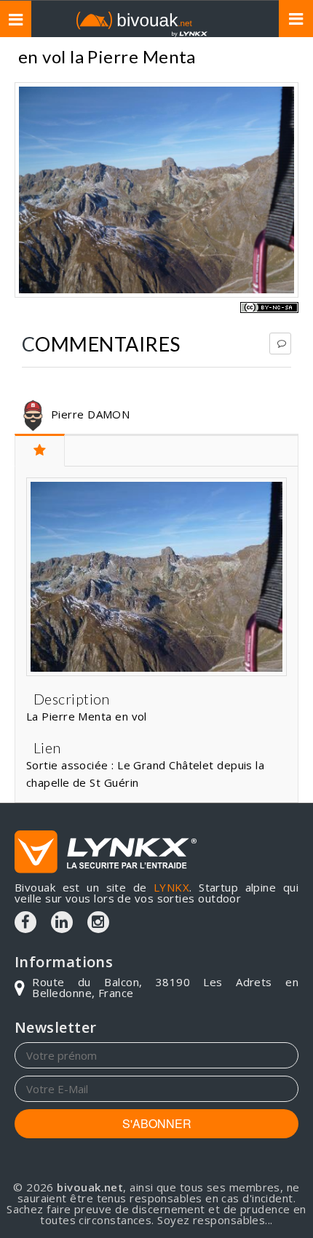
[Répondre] (280, 343)
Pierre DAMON (90, 414)
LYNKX (171, 887)
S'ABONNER (156, 1123)
